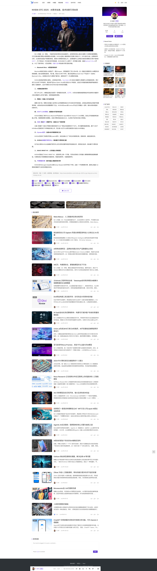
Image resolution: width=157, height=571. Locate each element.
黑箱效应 (122, 109)
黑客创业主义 (122, 117)
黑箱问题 (114, 109)
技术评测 (73, 2)
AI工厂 (34, 61)
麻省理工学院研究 (115, 124)
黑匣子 (121, 119)
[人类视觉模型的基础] (42, 509)
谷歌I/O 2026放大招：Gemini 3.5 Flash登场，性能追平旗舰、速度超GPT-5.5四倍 (114, 50)
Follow (110, 36)
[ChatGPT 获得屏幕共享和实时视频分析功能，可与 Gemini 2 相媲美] (42, 525)
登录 (122, 2)
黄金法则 (107, 122)
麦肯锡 (121, 126)
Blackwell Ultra (89, 61)
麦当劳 (121, 129)
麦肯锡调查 (114, 126)
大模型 (48, 2)
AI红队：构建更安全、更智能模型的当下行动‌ (70, 265)
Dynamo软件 (41, 132)
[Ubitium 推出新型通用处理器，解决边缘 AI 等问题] (42, 461)
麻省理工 (107, 126)
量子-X (45, 122)
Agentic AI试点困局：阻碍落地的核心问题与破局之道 (73, 425)
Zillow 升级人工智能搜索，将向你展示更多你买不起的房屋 (75, 472)
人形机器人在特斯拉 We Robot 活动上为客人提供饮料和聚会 (108, 85)
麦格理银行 (107, 129)
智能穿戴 (60, 2)
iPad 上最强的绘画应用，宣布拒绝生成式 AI (120, 85)
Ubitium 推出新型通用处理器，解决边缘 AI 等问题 (72, 457)
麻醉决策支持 (107, 124)
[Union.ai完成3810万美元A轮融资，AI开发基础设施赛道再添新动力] (42, 333)
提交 (95, 551)
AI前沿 (67, 2)
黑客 (107, 119)
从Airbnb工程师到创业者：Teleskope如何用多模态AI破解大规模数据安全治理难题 (76, 282)
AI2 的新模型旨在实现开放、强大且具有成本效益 (71, 393)
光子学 (69, 93)
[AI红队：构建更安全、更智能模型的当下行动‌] (42, 269)
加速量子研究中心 (47, 140)
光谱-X (39, 122)
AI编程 (54, 2)
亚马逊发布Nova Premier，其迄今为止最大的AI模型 (73, 345)
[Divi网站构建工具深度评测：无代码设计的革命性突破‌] (42, 302)
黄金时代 (114, 122)
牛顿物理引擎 (41, 161)
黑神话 (121, 112)
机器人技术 (56, 63)
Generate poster (69, 568)
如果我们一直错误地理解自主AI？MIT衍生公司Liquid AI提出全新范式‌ (76, 410)
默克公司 (114, 107)
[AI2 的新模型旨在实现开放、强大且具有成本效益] (42, 398)
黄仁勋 (121, 122)
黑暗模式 (107, 117)
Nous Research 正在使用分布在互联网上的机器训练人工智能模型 (76, 378)
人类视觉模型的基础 (61, 504)
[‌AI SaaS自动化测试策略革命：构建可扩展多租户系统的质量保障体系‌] (42, 317)
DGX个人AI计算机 (42, 112)
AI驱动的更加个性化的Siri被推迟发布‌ (67, 441)
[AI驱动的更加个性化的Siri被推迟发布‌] (42, 445)
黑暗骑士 (122, 114)
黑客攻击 (114, 117)
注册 (125, 2)
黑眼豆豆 (107, 114)
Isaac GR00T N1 (38, 183)
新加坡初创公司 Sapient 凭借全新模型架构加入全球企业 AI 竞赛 (76, 234)
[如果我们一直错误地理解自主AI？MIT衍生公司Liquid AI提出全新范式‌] (42, 413)
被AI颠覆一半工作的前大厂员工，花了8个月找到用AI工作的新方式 (120, 96)
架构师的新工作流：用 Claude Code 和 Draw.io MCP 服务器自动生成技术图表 (108, 96)
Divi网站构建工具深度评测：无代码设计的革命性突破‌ (73, 297)
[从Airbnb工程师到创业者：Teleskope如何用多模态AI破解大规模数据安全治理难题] (42, 285)
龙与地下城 (107, 107)
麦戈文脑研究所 (115, 129)
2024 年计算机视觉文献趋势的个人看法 (68, 361)
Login (38, 551)
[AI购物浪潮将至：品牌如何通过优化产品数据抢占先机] (42, 254)
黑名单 (114, 119)
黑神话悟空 (114, 112)
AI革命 (43, 181)
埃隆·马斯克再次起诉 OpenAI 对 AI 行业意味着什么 (120, 74)
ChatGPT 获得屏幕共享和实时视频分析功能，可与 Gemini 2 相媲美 (76, 521)
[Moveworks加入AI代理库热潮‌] (42, 493)
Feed (84, 563)
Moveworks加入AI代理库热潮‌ (65, 488)
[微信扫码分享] (89, 568)
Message (119, 36)
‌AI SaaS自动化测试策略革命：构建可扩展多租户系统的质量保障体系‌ (76, 314)
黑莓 (107, 109)
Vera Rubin (65, 80)
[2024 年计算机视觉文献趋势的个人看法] (42, 366)
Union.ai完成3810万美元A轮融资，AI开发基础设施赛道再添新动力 (76, 330)
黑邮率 (121, 107)
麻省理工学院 (122, 124)
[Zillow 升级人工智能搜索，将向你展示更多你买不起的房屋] (42, 477)
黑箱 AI (107, 112)
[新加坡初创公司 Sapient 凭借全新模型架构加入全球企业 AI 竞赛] (42, 237)
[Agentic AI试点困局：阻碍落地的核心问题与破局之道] (42, 430)
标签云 (78, 563)
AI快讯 (79, 2)
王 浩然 (34, 13)
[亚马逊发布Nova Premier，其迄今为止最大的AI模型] (42, 350)
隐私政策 (72, 563)
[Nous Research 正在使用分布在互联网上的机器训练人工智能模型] (42, 381)
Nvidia (48, 183)
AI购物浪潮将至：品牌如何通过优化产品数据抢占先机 (73, 249)
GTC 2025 (87, 181)
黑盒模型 (114, 114)
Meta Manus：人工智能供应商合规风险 (68, 217)
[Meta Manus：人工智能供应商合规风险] (42, 222)
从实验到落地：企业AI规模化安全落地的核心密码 (108, 74)
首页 (43, 2)
